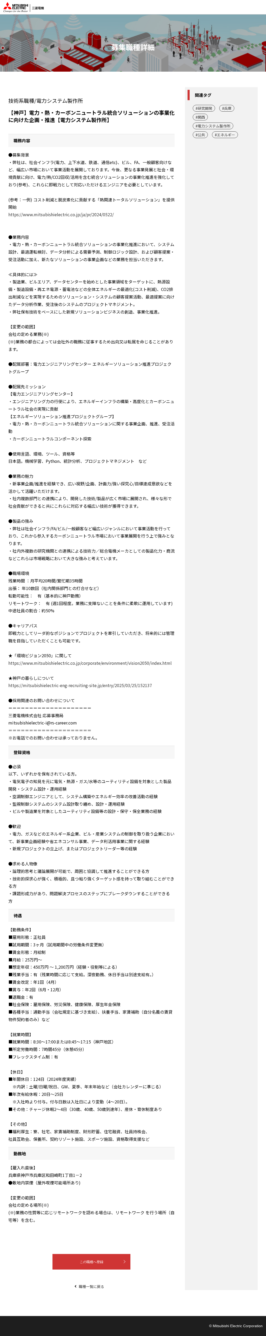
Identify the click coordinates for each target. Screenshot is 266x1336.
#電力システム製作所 (213, 125)
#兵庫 (226, 108)
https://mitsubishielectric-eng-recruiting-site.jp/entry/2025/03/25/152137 (80, 685)
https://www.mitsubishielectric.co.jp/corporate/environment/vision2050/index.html (90, 663)
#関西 (200, 117)
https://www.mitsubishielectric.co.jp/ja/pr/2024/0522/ (61, 214)
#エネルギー (225, 134)
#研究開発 (204, 108)
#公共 (200, 134)
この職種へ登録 (91, 1262)
